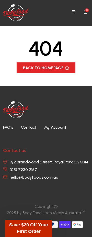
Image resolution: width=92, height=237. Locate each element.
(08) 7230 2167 (23, 169)
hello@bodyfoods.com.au (34, 177)
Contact (29, 127)
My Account (55, 127)
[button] (28, 228)
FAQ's (8, 127)
